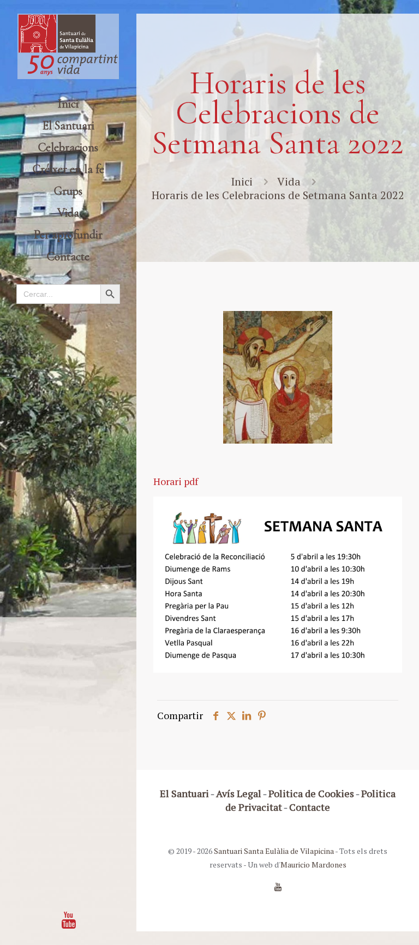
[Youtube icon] (69, 920)
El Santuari (184, 793)
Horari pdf (175, 481)
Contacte (309, 807)
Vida (289, 181)
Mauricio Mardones (313, 864)
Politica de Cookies (311, 793)
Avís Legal (238, 793)
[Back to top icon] (366, 922)
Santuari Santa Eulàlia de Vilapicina (274, 851)
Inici (242, 181)
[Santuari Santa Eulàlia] (68, 46)
